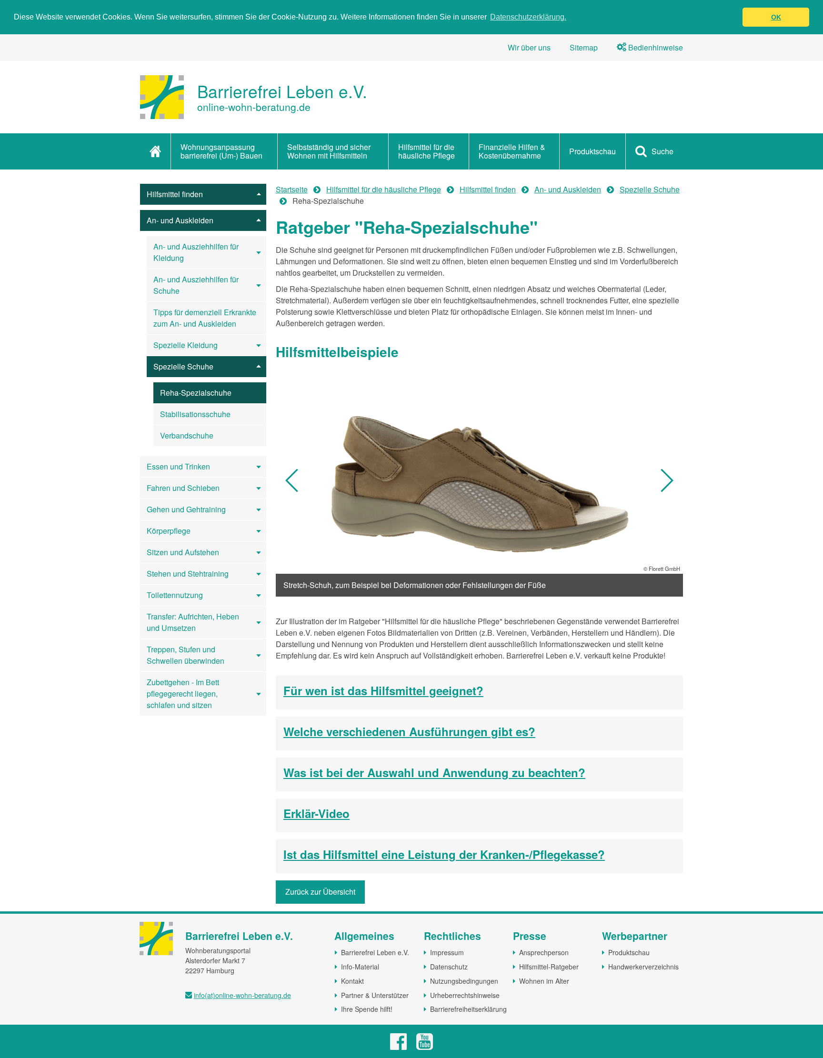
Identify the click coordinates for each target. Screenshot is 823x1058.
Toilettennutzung (175, 594)
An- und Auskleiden (180, 220)
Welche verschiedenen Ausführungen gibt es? (409, 732)
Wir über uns (529, 47)
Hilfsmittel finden (175, 194)
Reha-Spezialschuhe (195, 392)
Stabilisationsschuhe (195, 414)
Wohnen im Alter (544, 981)
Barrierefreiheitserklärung (468, 1009)
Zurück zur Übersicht (320, 891)
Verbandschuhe (186, 435)
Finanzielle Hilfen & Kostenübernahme (512, 151)
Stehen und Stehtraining (188, 573)
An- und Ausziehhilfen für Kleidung (196, 252)
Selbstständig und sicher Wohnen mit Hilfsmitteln (329, 151)
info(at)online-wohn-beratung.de (242, 995)
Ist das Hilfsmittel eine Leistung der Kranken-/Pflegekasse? (444, 854)
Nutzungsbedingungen (464, 981)
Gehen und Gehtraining (186, 509)
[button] (292, 480)
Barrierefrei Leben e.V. (375, 952)
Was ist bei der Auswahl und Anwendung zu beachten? (434, 772)
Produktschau (592, 151)
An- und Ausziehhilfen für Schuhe (196, 285)
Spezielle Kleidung (185, 344)
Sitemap (584, 47)
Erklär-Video (316, 813)
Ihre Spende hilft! (366, 1009)
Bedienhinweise (654, 47)
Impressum (447, 952)
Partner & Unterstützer (375, 995)
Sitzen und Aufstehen (183, 552)
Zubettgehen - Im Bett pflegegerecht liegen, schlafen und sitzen (183, 693)
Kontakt (352, 981)
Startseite (292, 189)
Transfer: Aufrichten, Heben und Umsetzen (193, 622)
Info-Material (360, 966)
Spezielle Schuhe (183, 366)
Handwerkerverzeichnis (643, 966)
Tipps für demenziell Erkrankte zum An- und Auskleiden (204, 318)
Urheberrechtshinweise (465, 995)
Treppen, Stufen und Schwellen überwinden (185, 655)
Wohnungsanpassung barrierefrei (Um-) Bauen (221, 151)
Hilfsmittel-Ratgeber (549, 966)
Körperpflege (169, 530)
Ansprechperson (544, 952)
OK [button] (776, 17)
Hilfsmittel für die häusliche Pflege (426, 151)
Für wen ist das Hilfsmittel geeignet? (383, 691)
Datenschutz (449, 966)
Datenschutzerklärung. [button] (528, 17)
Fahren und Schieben (183, 487)
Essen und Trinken (178, 466)
